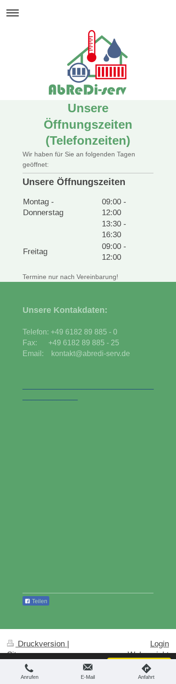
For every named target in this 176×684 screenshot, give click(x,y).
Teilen (39, 601)
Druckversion (41, 643)
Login (159, 643)
